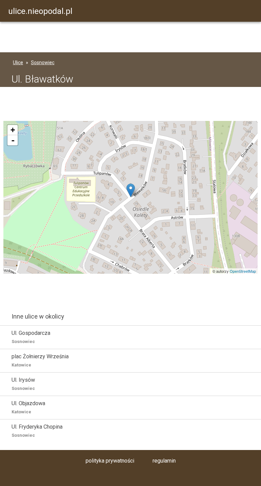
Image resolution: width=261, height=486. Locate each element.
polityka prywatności (110, 460)
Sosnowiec (42, 62)
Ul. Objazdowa (28, 407)
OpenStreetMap (243, 271)
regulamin (164, 460)
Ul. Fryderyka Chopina (37, 431)
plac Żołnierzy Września (40, 360)
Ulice (18, 62)
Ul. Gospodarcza (31, 337)
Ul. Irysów (23, 384)
